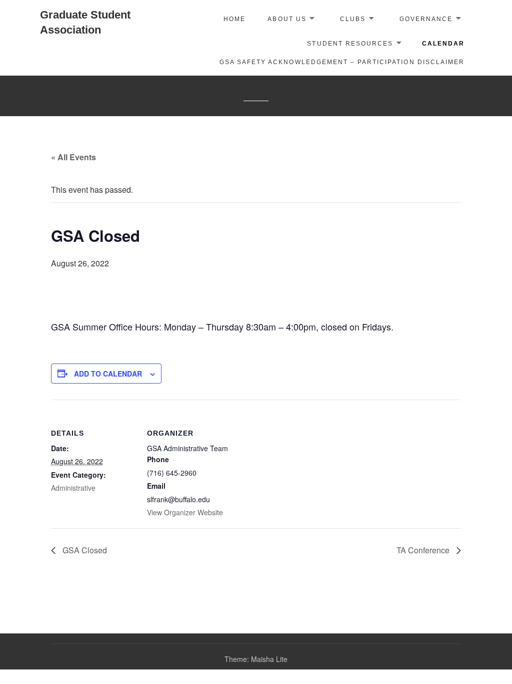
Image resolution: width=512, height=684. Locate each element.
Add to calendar (108, 374)
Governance (426, 19)
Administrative (73, 488)
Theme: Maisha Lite (256, 659)
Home (235, 19)
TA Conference (424, 550)
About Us (287, 19)
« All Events (73, 157)
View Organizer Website (185, 512)
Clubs (353, 19)
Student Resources (350, 43)
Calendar (443, 43)
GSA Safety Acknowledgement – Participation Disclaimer (342, 62)
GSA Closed (83, 550)
